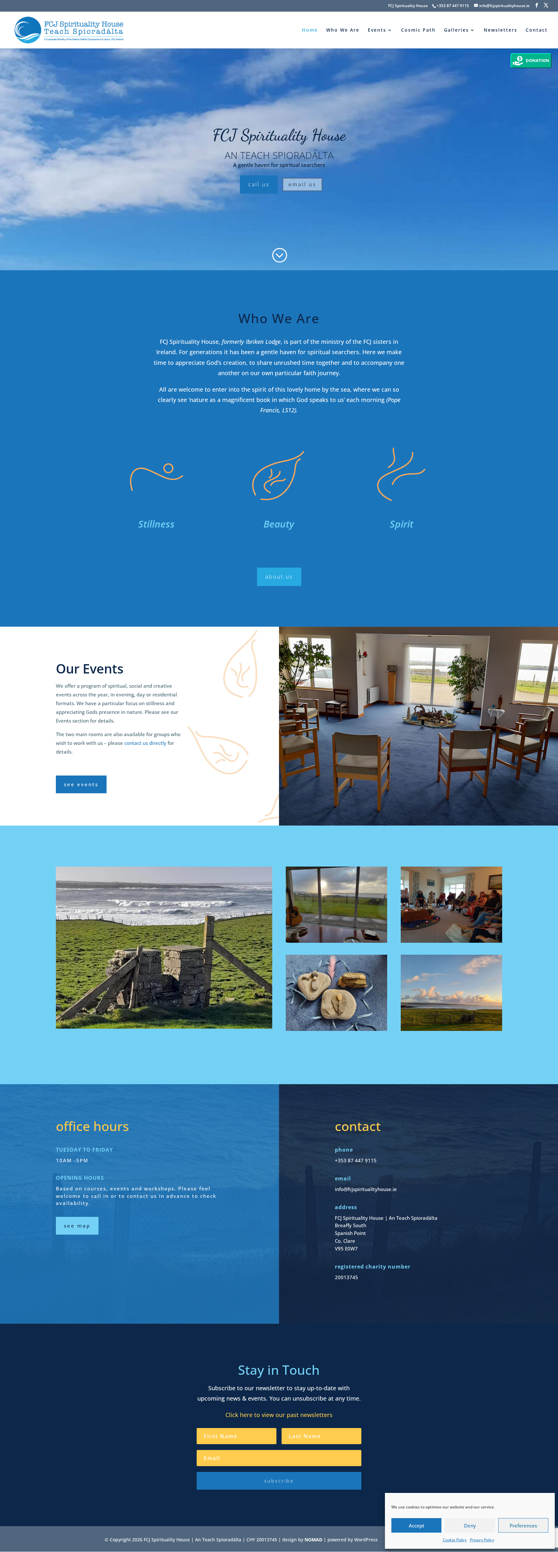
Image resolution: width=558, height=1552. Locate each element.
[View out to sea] (164, 948)
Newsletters (500, 30)
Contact (537, 30)
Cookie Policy (455, 1540)
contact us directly (145, 743)
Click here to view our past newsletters (279, 1415)
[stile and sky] (451, 993)
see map (77, 1225)
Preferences (523, 1525)
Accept (416, 1525)
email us (302, 184)
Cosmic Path (418, 30)
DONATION (537, 60)
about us (279, 576)
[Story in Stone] (336, 993)
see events (81, 784)
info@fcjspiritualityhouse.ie (366, 1189)
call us (258, 184)
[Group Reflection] (451, 905)
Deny (470, 1525)
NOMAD (313, 1540)
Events (377, 30)
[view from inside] (336, 905)
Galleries (456, 30)
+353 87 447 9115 (453, 5)
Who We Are (342, 30)
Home (310, 30)
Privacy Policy (482, 1540)
